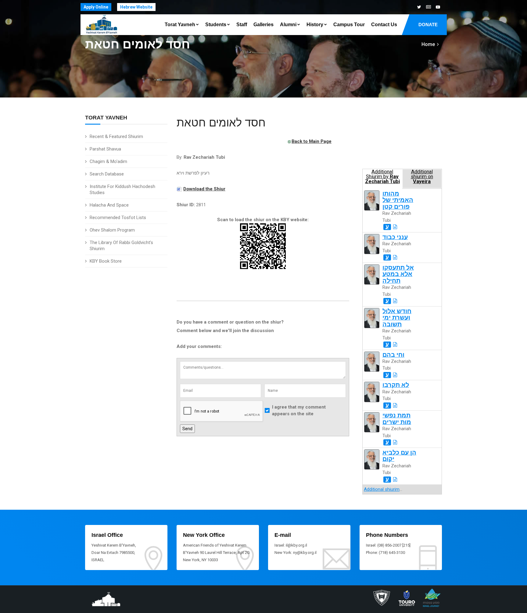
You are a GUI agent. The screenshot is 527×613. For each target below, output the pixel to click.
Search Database (107, 174)
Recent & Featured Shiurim (116, 136)
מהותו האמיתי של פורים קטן (397, 200)
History (315, 24)
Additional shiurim (382, 489)
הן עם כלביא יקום (399, 455)
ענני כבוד (395, 237)
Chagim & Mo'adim (108, 161)
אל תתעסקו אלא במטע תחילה (398, 274)
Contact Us (384, 24)
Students (215, 24)
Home (428, 44)
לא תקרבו (395, 384)
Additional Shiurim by (382, 176)
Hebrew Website (136, 7)
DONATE (428, 24)
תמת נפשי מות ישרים (396, 418)
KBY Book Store (106, 261)
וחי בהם (393, 354)
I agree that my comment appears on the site (299, 410)
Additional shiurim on (422, 176)
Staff (241, 24)
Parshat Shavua (105, 149)
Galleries (263, 24)
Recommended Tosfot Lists (118, 217)
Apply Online (96, 7)
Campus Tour (349, 24)
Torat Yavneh (180, 24)
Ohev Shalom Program (112, 230)
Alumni (288, 24)
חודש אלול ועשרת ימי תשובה (396, 318)
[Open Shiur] (395, 227)
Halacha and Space (109, 205)
